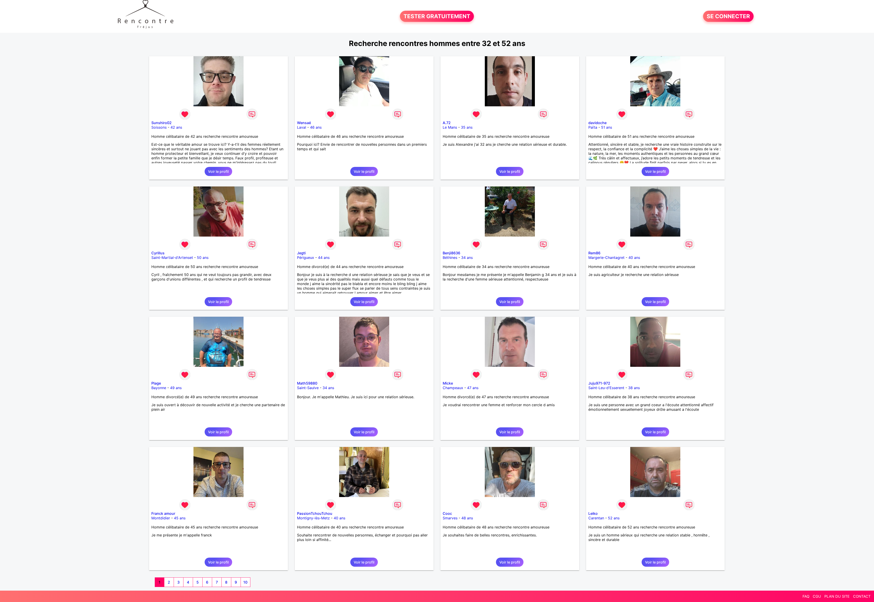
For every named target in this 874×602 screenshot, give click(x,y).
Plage (156, 383)
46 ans (316, 127)
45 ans (179, 518)
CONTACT (862, 596)
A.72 (447, 122)
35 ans (467, 127)
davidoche (597, 122)
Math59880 (307, 383)
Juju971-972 (599, 383)
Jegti (301, 253)
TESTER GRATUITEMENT (437, 16)
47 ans (472, 387)
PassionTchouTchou (314, 513)
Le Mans (450, 127)
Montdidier (160, 518)
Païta (592, 127)
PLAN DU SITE (837, 596)
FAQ (806, 596)
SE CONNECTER (728, 16)
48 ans (467, 518)
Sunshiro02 (161, 122)
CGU (817, 596)
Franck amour (163, 513)
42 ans (176, 127)
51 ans (606, 127)
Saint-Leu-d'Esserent (606, 387)
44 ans (324, 257)
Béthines (450, 257)
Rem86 (594, 253)
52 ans (614, 518)
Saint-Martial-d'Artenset (172, 257)
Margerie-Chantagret (606, 257)
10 (245, 582)
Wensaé (304, 122)
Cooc (447, 513)
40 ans (634, 257)
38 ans (634, 387)
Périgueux (305, 257)
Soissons (159, 127)
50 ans (202, 257)
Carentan (596, 518)
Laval (301, 127)
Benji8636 (451, 253)
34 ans (467, 257)
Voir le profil (218, 171)
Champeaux (453, 387)
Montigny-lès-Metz (313, 518)
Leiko (593, 513)
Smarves (450, 518)
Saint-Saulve (308, 387)
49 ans (176, 387)
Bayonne (158, 387)
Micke (448, 383)
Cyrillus (158, 253)
